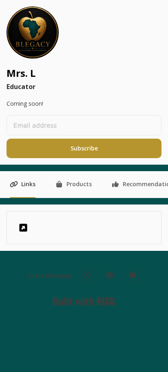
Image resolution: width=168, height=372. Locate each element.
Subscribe (84, 148)
